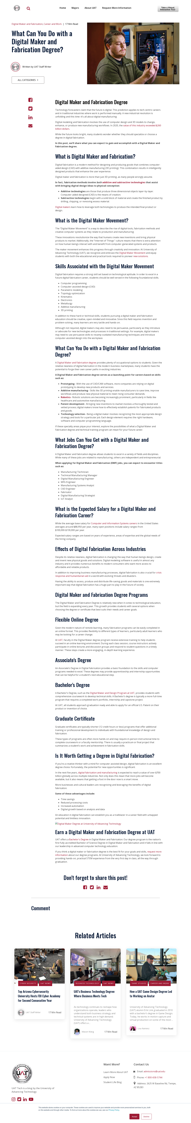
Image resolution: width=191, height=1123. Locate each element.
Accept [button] (134, 1116)
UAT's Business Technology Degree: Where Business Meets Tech (94, 993)
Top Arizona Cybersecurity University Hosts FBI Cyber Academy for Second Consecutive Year (39, 996)
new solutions (140, 256)
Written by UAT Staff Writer (36, 66)
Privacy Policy (114, 1110)
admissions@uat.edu (154, 1071)
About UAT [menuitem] (91, 7)
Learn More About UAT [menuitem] (115, 1072)
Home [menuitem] (63, 7)
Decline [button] (146, 1116)
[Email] (30, 126)
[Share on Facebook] (30, 100)
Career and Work (53, 24)
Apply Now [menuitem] (109, 1077)
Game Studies (139, 983)
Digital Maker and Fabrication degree (76, 362)
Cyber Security (28, 983)
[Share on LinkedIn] (30, 117)
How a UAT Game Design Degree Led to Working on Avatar (151, 993)
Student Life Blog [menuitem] (112, 1082)
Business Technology (87, 983)
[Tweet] (30, 108)
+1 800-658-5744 (153, 1077)
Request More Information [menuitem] (116, 7)
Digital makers (62, 207)
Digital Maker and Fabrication (27, 24)
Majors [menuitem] (75, 7)
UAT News (45, 983)
